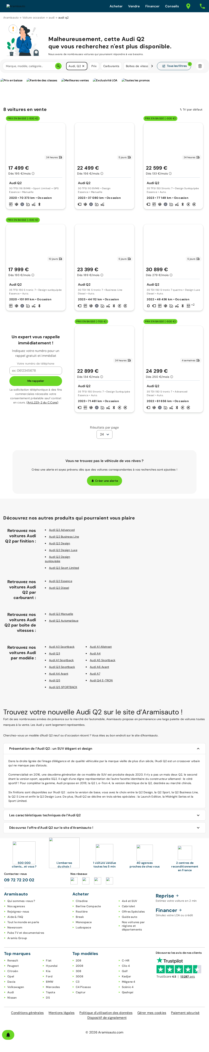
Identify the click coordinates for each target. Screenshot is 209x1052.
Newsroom (14, 927)
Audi (10, 992)
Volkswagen (15, 987)
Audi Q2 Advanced (62, 530)
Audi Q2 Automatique (63, 620)
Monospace (84, 922)
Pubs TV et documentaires (25, 933)
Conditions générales (27, 1013)
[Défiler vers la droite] (152, 66)
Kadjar (126, 976)
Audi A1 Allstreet (101, 647)
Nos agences (16, 906)
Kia (48, 971)
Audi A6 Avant (99, 667)
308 (78, 971)
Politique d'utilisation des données (105, 1013)
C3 (78, 981)
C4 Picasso (83, 987)
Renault (12, 960)
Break (80, 917)
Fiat (48, 960)
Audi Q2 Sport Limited (64, 568)
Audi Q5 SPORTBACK (63, 687)
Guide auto (129, 917)
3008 (79, 976)
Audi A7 (95, 673)
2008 (79, 966)
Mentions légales (61, 1013)
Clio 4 (126, 966)
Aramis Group (17, 938)
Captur (81, 992)
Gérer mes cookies (151, 1013)
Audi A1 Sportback (61, 660)
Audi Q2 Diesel (59, 588)
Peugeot (13, 966)
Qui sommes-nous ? (21, 901)
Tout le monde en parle (23, 922)
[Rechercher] (58, 66)
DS (48, 997)
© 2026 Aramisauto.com (104, 1032)
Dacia (11, 981)
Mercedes (53, 987)
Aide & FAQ (15, 917)
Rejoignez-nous (18, 911)
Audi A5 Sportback (102, 660)
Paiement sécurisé (185, 1013)
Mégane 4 (128, 981)
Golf (125, 971)
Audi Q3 (54, 653)
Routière (82, 911)
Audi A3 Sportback (61, 647)
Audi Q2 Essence (60, 581)
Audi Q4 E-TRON (101, 680)
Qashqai (127, 992)
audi (52, 17)
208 (78, 960)
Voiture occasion (33, 17)
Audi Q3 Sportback (62, 667)
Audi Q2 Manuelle (61, 614)
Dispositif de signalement (107, 1018)
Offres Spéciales (133, 911)
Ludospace (83, 927)
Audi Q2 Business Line (64, 536)
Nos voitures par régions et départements (133, 925)
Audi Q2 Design (59, 543)
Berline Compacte (88, 906)
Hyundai (52, 966)
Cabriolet (128, 906)
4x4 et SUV (129, 901)
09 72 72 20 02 (19, 880)
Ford (49, 976)
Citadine (82, 901)
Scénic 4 (128, 987)
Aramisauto (11, 17)
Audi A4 (95, 653)
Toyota (50, 992)
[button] (83, 66)
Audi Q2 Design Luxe (63, 550)
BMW (49, 981)
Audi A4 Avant (58, 673)
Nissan (12, 997)
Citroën (12, 971)
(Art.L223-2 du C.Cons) (42, 402)
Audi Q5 (54, 680)
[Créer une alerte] (8, 1035)
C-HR (126, 960)
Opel (10, 976)
